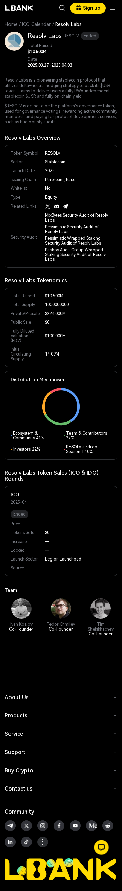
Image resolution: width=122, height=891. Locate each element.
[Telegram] (65, 206)
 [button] (62, 8)
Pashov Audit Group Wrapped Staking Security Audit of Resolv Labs (75, 255)
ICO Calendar (36, 24)
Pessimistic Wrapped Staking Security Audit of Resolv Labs (73, 241)
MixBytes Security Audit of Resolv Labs (76, 218)
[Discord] (56, 206)
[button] (101, 847)
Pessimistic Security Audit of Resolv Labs (72, 229)
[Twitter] (47, 206)
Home (11, 24)
